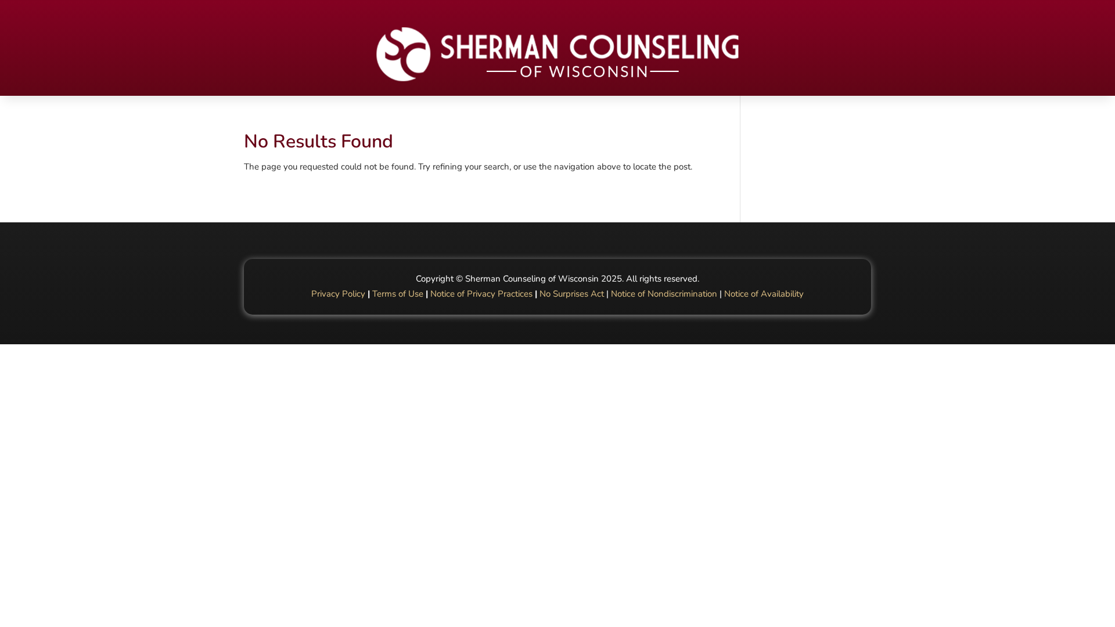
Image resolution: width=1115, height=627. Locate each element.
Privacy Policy (338, 294)
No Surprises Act (571, 294)
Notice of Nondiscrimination (664, 294)
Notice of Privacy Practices (481, 294)
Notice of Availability (764, 294)
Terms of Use (397, 294)
